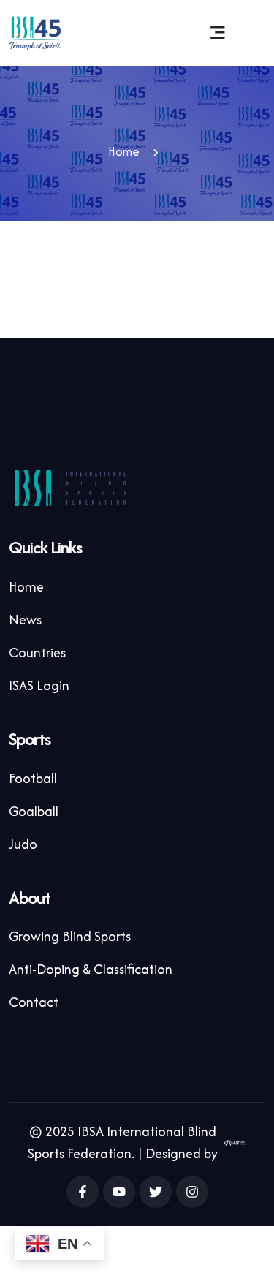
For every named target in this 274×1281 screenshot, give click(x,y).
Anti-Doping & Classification (90, 969)
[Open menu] (217, 33)
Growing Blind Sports (70, 936)
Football (33, 778)
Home (124, 151)
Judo (23, 844)
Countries (37, 652)
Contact (33, 1002)
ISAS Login (39, 685)
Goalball (33, 811)
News (25, 620)
